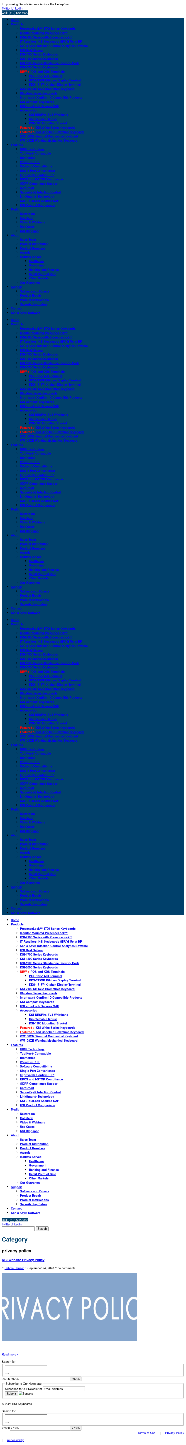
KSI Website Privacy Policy (23, 1259)
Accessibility (15, 1440)
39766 (6, 1379)
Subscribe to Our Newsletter (24, 1389)
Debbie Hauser (14, 1268)
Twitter (6, 8)
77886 (6, 1428)
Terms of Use (146, 1432)
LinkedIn (16, 8)
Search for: (9, 1361)
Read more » (10, 1354)
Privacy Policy (174, 1432)
